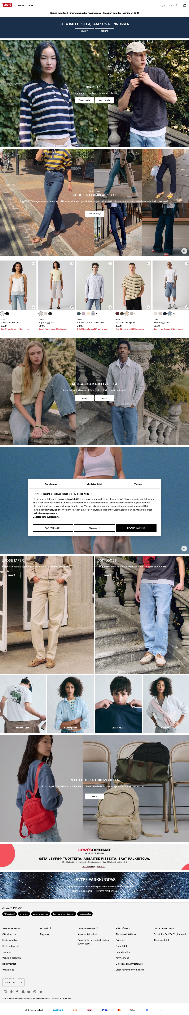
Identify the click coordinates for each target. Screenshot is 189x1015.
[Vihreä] (122, 313)
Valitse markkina (9, 978)
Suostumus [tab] (51, 484)
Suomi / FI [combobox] (9, 982)
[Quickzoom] (33, 307)
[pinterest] (35, 992)
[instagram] (5, 992)
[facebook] (17, 992)
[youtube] (29, 992)
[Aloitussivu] (7, 5)
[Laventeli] (83, 313)
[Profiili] (102, 865)
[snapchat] (23, 992)
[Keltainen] (88, 313)
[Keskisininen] (169, 313)
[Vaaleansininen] (45, 313)
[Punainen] (117, 313)
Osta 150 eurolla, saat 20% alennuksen (15, 329)
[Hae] (163, 5)
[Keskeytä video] (184, 251)
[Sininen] (79, 313)
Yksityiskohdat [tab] (94, 484)
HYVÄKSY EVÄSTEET (136, 528)
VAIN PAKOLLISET (53, 528)
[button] (9, 914)
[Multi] (126, 313)
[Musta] (7, 313)
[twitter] (41, 992)
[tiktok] (11, 992)
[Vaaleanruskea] (2, 313)
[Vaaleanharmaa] (40, 313)
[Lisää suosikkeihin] (33, 263)
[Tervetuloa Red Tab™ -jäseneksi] (86, 865)
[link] (170, 5)
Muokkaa (93, 528)
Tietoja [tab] (138, 484)
